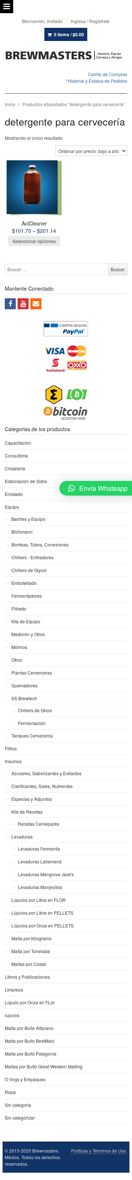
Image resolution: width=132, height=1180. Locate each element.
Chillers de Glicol (35, 710)
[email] (35, 303)
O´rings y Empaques (25, 1079)
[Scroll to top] (118, 1169)
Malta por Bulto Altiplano (29, 1028)
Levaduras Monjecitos (40, 887)
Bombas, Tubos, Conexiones (40, 544)
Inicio (10, 104)
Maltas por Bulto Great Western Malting (43, 1066)
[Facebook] (10, 303)
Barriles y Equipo (28, 519)
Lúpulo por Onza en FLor (30, 1002)
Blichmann (22, 532)
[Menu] (6, 6)
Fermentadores (26, 596)
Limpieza (14, 989)
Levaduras (22, 836)
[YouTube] (23, 303)
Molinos (19, 647)
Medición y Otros (28, 634)
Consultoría (16, 455)
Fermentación (31, 723)
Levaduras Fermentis (39, 848)
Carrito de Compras (107, 74)
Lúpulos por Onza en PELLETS (42, 925)
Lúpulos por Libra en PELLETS (42, 913)
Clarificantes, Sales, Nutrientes (42, 786)
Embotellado (24, 583)
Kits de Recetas (27, 812)
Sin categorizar (20, 1117)
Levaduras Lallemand (40, 861)
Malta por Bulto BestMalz (29, 1041)
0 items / (69, 34)
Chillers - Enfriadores (32, 557)
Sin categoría (18, 1105)
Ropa (10, 1092)
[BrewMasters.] (66, 55)
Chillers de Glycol (29, 570)
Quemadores (24, 685)
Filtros (11, 748)
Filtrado (18, 608)
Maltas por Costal (28, 964)
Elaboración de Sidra (26, 481)
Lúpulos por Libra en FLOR (38, 900)
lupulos (12, 1015)
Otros (16, 660)
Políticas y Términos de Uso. (99, 1150)
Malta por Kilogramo (31, 938)
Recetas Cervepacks (38, 824)
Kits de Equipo (25, 621)
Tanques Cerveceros (32, 735)
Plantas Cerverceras (31, 672)
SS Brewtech (24, 698)
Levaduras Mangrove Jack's (46, 874)
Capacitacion (18, 443)
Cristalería (15, 468)
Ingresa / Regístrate (90, 21)
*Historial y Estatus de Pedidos (96, 81)
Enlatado (14, 494)
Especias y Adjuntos (31, 799)
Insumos (13, 761)
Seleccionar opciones (34, 241)
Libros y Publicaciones (27, 977)
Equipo (12, 507)
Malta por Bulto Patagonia (30, 1053)
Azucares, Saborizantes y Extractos (46, 773)
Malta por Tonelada (30, 951)
